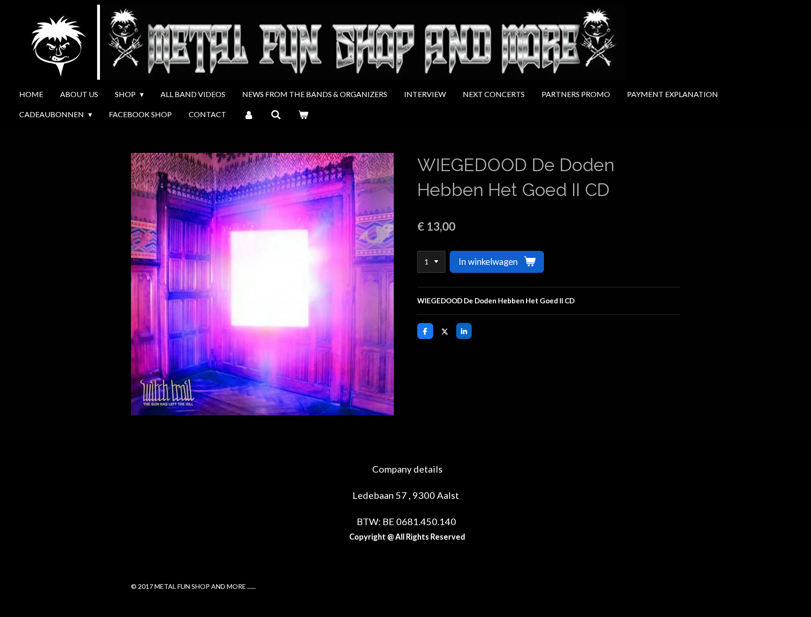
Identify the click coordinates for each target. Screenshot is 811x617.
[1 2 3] (431, 262)
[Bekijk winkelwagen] (303, 114)
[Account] (248, 114)
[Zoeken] (276, 114)
